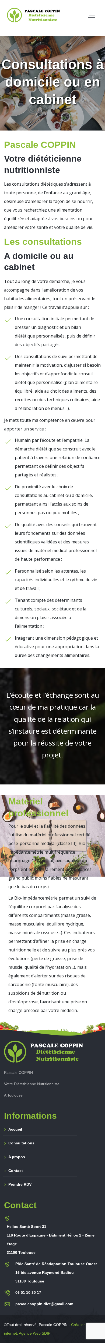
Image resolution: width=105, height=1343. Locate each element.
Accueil (15, 1129)
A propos (16, 1157)
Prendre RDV (20, 1184)
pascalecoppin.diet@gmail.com (44, 1304)
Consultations (21, 1143)
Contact (15, 1170)
